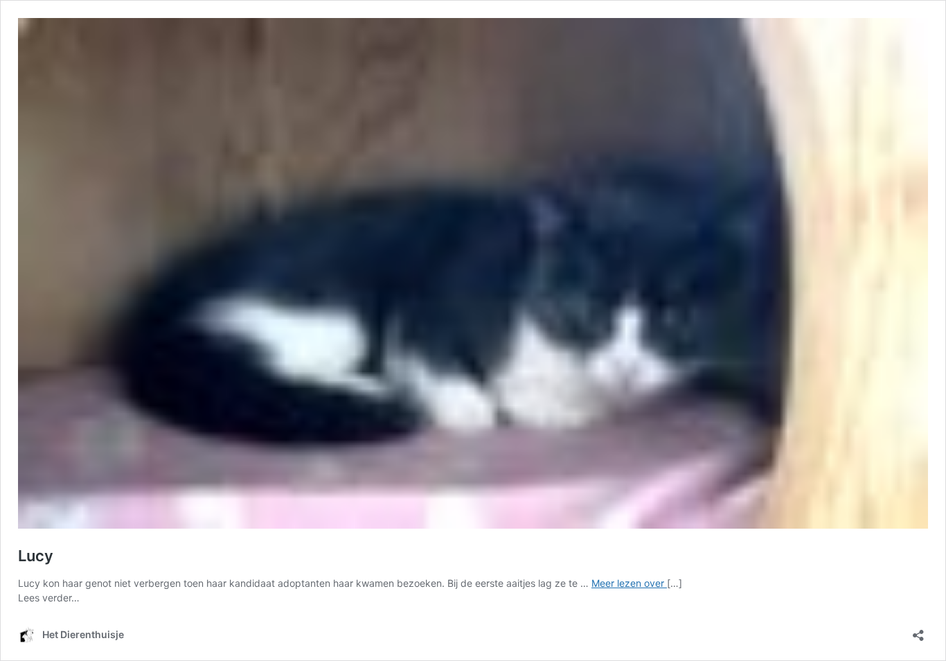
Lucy (35, 556)
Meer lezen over (629, 583)
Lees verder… (49, 597)
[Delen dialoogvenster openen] (918, 631)
